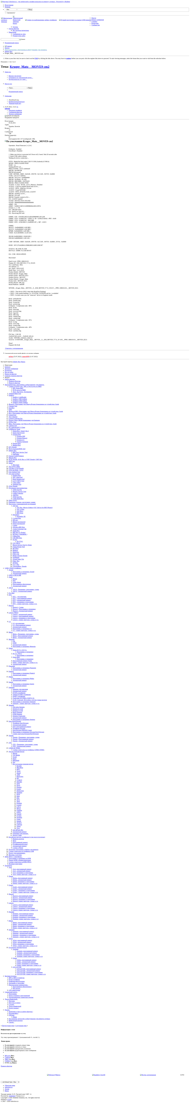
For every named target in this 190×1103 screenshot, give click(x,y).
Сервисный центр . (11, 992)
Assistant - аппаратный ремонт (27, 953)
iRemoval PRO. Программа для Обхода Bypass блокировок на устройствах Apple (36, 411)
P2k (14, 641)
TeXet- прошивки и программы (23, 944)
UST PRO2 (16, 543)
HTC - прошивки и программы (23, 602)
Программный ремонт (20, 842)
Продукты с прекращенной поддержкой (22, 504)
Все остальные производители (23, 764)
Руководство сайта (19, 36)
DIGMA (19, 782)
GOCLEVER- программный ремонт (29, 969)
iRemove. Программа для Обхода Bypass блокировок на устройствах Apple (34, 404)
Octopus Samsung (22, 442)
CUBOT (19, 780)
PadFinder (16, 454)
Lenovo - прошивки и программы (24, 618)
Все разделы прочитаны (21, 30)
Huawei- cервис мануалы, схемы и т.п (25, 901)
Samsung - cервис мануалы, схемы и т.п (26, 937)
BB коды (8, 1055)
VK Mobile (16, 755)
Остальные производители (18, 947)
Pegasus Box (17, 443)
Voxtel (15, 757)
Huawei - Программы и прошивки (24, 609)
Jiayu (18, 800)
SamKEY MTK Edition (20, 402)
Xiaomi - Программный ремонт (23, 739)
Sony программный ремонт (22, 726)
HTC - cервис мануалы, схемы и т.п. (25, 604)
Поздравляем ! (13, 1013)
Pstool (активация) (19, 523)
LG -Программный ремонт (22, 625)
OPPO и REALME (15, 575)
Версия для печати (15, 76)
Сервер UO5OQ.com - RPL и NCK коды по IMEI (25, 386)
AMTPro (15, 495)
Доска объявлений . (11, 999)
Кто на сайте (9, 372)
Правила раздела (18, 839)
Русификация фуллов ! (20, 844)
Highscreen (20, 791)
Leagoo (19, 805)
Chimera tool (13, 425)
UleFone (19, 824)
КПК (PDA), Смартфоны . (13, 857)
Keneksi (19, 803)
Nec (14, 762)
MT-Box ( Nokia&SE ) (20, 534)
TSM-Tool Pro (17, 490)
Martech (15, 550)
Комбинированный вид (17, 102)
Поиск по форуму (11, 374)
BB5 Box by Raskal (19, 532)
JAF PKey (20, 511)
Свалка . (11, 1022)
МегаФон (20, 767)
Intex (18, 796)
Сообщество (95, 25)
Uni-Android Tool (14, 472)
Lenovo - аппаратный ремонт (22, 614)
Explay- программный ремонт (23, 887)
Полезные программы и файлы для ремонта (23, 849)
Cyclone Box (17, 518)
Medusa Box (17, 445)
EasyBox (11, 408)
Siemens (11, 705)
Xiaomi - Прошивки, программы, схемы (26, 737)
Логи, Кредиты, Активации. (22, 392)
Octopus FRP (21, 436)
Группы (15, 27)
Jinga (18, 801)
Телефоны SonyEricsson (20, 723)
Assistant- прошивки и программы (28, 954)
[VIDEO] (8, 1061)
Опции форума (14, 28)
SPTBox (15, 563)
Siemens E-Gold (18, 709)
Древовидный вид (15, 103)
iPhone (15, 579)
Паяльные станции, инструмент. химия (22, 502)
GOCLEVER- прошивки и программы (30, 972)
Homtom (19, 792)
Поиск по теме (8, 83)
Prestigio (19, 817)
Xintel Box (16, 531)
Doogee (19, 787)
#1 (17, 107)
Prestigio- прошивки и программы (24, 917)
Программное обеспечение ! (22, 987)
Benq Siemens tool (18, 479)
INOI (18, 794)
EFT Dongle (13, 447)
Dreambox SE (21, 516)
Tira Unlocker (13, 417)
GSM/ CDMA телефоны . (13, 568)
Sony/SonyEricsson (15, 721)
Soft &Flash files (18, 830)
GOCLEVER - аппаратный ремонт (28, 970)
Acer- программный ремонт (22, 869)
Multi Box (16, 552)
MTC (18, 769)
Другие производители (16, 751)
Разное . (7, 1010)
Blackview (20, 776)
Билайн (19, 766)
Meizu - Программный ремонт (23, 636)
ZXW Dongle (13, 486)
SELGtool (16, 465)
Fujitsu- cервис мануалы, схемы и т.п (29, 965)
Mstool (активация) (19, 522)
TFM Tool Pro (17, 497)
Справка (94, 21)
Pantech (11, 671)
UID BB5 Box (17, 538)
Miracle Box (13, 458)
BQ (18, 778)
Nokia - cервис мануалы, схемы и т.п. (25, 662)
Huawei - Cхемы (18, 607)
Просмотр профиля (15, 110)
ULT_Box (16, 564)
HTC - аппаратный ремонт (22, 600)
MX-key (15, 520)
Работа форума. (10, 379)
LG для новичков (18, 623)
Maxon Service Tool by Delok (22, 545)
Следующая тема (21, 1026)
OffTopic (11, 1015)
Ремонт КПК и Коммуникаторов (20, 860)
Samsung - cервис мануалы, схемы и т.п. (26, 703)
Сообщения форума (15, 112)
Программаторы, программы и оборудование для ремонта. (24, 385)
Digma (11, 876)
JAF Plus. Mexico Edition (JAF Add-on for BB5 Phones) (35, 507)
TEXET (19, 823)
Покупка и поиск (14, 1003)
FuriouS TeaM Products (16, 456)
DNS (18, 783)
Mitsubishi (16, 760)
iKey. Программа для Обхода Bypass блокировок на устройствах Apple (32, 413)
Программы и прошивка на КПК (20, 858)
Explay (19, 789)
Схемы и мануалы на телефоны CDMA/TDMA (28, 750)
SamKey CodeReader (19, 397)
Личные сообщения (11, 368)
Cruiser (15, 525)
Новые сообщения (97, 20)
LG (10, 621)
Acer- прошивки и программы (23, 873)
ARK (18, 775)
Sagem (11, 682)
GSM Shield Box (18, 499)
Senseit (19, 821)
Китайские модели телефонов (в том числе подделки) (27, 837)
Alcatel (11, 570)
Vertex (19, 826)
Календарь (95, 23)
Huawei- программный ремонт (23, 896)
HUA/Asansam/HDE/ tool (17, 449)
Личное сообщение (15, 114)
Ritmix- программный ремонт (23, 922)
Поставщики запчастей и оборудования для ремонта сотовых (29, 1019)
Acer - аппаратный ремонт (21, 871)
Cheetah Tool (13, 406)
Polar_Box (16, 561)
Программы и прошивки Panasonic (24, 668)
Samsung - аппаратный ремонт (23, 933)
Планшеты (8, 865)
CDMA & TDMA (14, 748)
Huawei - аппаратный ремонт (22, 897)
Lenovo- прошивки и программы (24, 908)
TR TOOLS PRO (14, 466)
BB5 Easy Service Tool (20, 452)
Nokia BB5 (16, 657)
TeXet (11, 938)
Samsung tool (17, 484)
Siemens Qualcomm (19, 716)
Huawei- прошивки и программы (24, 899)
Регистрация (9, 5)
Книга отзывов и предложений (19, 995)
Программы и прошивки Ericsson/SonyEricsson (28, 732)
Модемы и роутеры (15, 855)
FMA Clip (16, 554)
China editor (16, 482)
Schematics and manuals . (21, 833)
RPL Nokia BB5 (18, 388)
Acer (10, 867)
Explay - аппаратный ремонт (22, 889)
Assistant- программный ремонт (27, 951)
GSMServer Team (14, 429)
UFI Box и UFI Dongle (16, 468)
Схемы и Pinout (18, 848)
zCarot (9, 1099)
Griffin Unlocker (18, 493)
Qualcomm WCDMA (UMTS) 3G (23, 698)
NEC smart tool (17, 477)
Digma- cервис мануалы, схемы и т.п (25, 883)
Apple (11, 577)
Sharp (14, 759)
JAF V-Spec (20, 509)
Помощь (7, 7)
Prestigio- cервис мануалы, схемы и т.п (25, 919)
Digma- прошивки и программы (23, 881)
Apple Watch (17, 582)
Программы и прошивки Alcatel (23, 572)
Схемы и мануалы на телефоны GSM (21, 851)
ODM (14, 643)
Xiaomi (11, 735)
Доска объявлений (15, 1006)
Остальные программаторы (18, 488)
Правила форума (6, 1066)
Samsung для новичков (20, 689)
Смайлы (7, 1057)
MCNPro (16, 548)
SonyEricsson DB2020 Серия (22, 730)
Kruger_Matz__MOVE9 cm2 (29, 66)
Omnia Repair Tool (19, 547)
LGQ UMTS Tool (18, 481)
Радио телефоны (14, 979)
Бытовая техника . (11, 976)
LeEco (19, 807)
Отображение (8, 96)
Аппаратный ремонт (20, 573)
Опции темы (8, 72)
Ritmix (11, 921)
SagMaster (16, 557)
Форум (93, 18)
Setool (11, 463)
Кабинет (7, 367)
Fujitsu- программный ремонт (27, 960)
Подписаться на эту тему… (18, 79)
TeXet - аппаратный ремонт (22, 942)
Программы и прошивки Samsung (24, 702)
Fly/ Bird (11, 593)
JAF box (15, 506)
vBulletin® (12, 1096)
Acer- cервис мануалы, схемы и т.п (24, 874)
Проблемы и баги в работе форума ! (21, 1011)
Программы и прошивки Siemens (24, 719)
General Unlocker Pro (15, 418)
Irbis (18, 798)
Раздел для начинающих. (17, 853)
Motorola (11, 639)
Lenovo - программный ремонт (23, 616)
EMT (10, 409)
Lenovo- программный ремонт (23, 905)
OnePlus (19, 810)
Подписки (8, 370)
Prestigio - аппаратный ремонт (23, 915)
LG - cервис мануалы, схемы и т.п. (24, 630)
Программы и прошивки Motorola (24, 646)
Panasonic (12, 666)
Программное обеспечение (22, 584)
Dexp (18, 785)
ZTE (10, 743)
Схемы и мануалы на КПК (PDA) (20, 862)
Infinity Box (8, 51)
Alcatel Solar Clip (18, 559)
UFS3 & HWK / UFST (16, 470)
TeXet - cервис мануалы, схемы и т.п (25, 946)
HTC (10, 595)
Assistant (15, 949)
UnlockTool (12, 415)
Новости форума (14, 383)
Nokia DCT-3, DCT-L (20, 650)
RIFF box (12, 461)
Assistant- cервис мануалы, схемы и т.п (30, 956)
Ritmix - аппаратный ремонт (22, 924)
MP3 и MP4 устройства (16, 978)
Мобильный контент (16, 1020)
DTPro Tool (12, 422)
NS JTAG (20, 541)
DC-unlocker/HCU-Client (17, 427)
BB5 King (20, 513)
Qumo (19, 819)
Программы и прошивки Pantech (24, 673)
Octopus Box (17, 434)
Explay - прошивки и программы (24, 890)
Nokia (11, 648)
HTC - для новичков (19, 596)
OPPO (19, 812)
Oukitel (19, 814)
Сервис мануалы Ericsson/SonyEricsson (26, 734)
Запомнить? (11, 13)
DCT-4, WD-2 (17, 653)
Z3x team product (14, 474)
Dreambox (16, 515)
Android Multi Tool (15, 393)
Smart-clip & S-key (19, 433)
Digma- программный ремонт (23, 878)
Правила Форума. (15, 381)
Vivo (18, 828)
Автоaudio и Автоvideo (16, 983)
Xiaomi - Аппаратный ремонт (23, 741)
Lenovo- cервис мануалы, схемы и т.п (25, 910)
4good (19, 773)
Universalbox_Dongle (20, 566)
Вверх (23, 362)
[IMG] (7, 1059)
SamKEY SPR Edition (20, 401)
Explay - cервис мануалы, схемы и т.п (25, 892)
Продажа (12, 1001)
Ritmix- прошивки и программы (23, 926)
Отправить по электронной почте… (21, 77)
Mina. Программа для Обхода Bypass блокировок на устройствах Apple (33, 424)
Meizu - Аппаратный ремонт (22, 637)
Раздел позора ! (14, 1008)
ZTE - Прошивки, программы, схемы (25, 744)
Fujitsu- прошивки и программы (27, 963)
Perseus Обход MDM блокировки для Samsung (24, 420)
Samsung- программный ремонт (23, 931)
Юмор (15, 1017)
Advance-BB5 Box (19, 527)
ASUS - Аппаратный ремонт (22, 591)
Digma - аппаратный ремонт (22, 880)
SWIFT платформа (19, 696)
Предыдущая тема (8, 1026)
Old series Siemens (19, 707)
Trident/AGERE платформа (22, 694)
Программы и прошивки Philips (23, 678)
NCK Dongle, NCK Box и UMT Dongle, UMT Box (25, 459)
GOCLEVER (17, 967)
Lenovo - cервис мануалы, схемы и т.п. (26, 620)
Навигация (12, 32)
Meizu (11, 632)
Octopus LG (20, 440)
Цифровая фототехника (17, 981)
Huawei (11, 605)
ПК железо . (17, 988)
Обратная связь (10, 1085)
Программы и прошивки (25, 652)
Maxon (15, 753)
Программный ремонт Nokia (22, 661)
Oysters (19, 816)
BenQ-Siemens (17, 712)
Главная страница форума (13, 376)
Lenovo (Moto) (13, 612)
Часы (14, 840)
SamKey (11, 395)
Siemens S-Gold (18, 710)
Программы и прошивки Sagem (23, 684)
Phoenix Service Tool (19, 491)
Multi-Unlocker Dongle (20, 555)
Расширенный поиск (12, 43)
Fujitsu (15, 958)
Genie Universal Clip (19, 529)
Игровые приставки (15, 864)
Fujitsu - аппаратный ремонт (26, 962)
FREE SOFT (13, 500)
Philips (11, 677)
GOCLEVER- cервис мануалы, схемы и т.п (31, 974)
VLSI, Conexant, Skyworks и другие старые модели (30, 700)
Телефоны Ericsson (19, 728)
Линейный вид (14, 100)
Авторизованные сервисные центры (21, 997)
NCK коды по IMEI (19, 390)
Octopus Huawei (22, 438)
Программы (13, 994)
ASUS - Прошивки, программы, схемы (26, 589)
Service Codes (17, 835)
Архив (7, 1089)
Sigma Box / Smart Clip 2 (21, 431)
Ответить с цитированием (14, 348)
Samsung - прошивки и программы (24, 935)
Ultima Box (16, 536)
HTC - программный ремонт (22, 598)
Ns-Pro (15, 539)
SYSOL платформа (19, 693)
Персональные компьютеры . (18, 985)
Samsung (11, 687)
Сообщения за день (19, 34)
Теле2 (18, 771)
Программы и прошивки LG (22, 629)
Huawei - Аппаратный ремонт (23, 611)
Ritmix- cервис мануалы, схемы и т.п (25, 928)
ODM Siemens (17, 714)
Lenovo (11, 903)
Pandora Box (17, 475)
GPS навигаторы (14, 990)
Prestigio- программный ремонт (23, 913)
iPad (14, 580)
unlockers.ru (8, 1087)
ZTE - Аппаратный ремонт (22, 746)
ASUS (11, 588)
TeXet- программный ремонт (22, 940)
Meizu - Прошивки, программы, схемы (26, 634)
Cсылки (11, 1004)
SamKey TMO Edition (20, 399)
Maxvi (19, 808)
